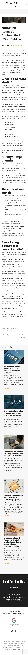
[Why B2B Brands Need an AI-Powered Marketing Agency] (14, 486)
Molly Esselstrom (16, 45)
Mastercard (19, 85)
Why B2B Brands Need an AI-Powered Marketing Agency (13, 498)
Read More (7, 388)
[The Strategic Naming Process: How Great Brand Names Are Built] (14, 401)
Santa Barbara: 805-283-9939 (14, 613)
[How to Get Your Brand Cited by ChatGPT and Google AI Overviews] (14, 442)
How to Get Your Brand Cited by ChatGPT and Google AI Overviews (13, 454)
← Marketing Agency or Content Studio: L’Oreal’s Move (12, 328)
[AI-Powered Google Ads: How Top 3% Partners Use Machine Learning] (14, 357)
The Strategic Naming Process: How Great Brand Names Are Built (13, 413)
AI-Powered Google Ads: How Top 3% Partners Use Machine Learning (13, 370)
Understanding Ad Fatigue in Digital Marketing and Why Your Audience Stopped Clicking (12, 542)
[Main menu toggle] (26, 4)
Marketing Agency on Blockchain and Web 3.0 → (14, 335)
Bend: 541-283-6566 (14, 611)
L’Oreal (4, 88)
